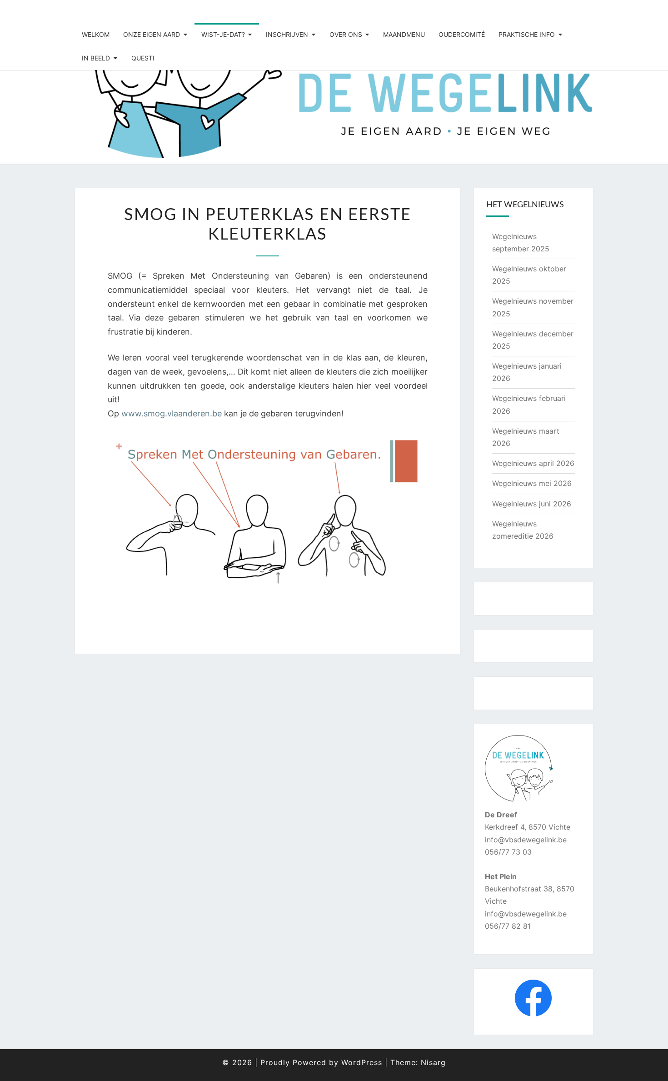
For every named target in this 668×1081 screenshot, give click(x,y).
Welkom (96, 34)
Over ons (345, 34)
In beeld (96, 58)
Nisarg (433, 1062)
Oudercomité (462, 34)
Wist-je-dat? (223, 34)
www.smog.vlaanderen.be (171, 413)
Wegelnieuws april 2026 (533, 463)
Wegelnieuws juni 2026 (531, 503)
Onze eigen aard (151, 34)
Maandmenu (404, 34)
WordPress (361, 1062)
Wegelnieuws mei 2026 (532, 483)
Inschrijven (287, 34)
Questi (143, 58)
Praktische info (527, 34)
